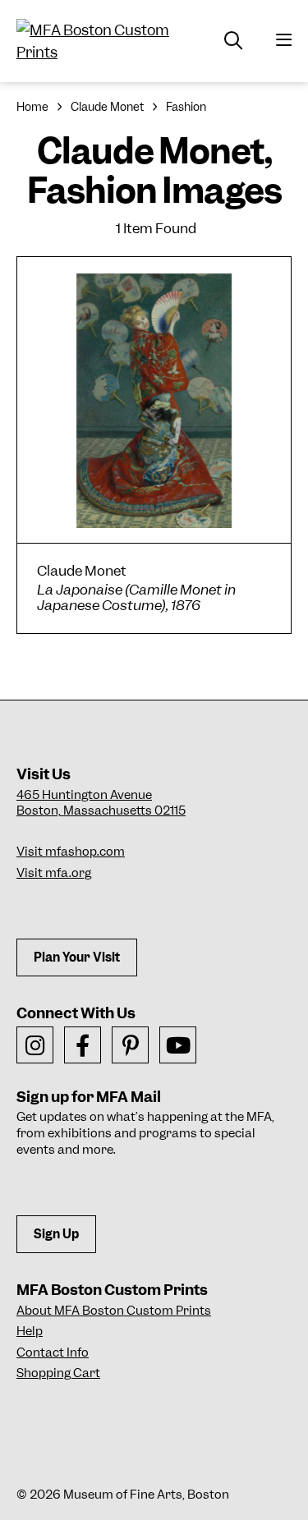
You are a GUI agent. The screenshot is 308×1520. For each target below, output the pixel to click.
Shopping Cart (58, 1373)
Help (29, 1331)
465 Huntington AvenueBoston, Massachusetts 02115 (101, 803)
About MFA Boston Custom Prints (113, 1310)
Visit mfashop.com (70, 851)
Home (32, 106)
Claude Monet (107, 106)
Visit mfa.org (53, 873)
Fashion (186, 106)
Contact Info (52, 1352)
